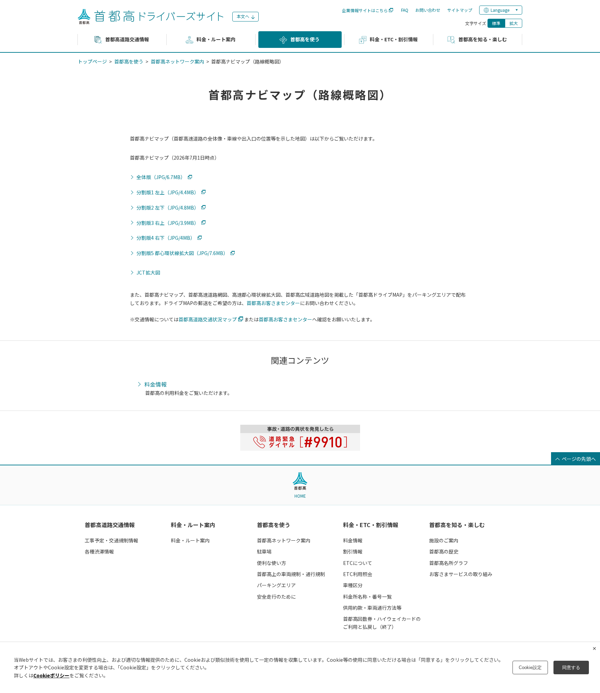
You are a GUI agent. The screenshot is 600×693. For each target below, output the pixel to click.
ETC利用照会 (357, 574)
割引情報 (352, 551)
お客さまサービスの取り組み (460, 574)
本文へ (243, 16)
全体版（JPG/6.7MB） (160, 177)
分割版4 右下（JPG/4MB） (165, 238)
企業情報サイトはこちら (365, 10)
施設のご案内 (443, 540)
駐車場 (264, 551)
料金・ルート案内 (193, 525)
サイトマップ (459, 10)
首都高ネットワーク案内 (177, 61)
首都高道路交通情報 (110, 525)
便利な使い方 (271, 562)
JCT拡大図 (148, 272)
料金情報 (155, 384)
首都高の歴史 (443, 551)
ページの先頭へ (579, 458)
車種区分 (352, 585)
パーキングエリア (276, 585)
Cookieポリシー (51, 675)
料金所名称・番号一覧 (367, 596)
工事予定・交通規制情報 (111, 540)
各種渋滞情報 (99, 551)
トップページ (92, 61)
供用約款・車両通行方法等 (372, 607)
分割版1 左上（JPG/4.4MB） (167, 192)
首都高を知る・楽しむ (457, 525)
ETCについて (357, 562)
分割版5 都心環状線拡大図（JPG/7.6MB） (182, 253)
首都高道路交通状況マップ (207, 319)
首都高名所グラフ (448, 562)
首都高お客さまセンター (273, 302)
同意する (571, 667)
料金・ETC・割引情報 (370, 525)
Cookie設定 (530, 667)
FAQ (404, 10)
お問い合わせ (427, 10)
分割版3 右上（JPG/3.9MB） (167, 223)
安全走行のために (276, 596)
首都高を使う (128, 61)
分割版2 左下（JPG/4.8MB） (167, 207)
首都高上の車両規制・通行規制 (291, 574)
